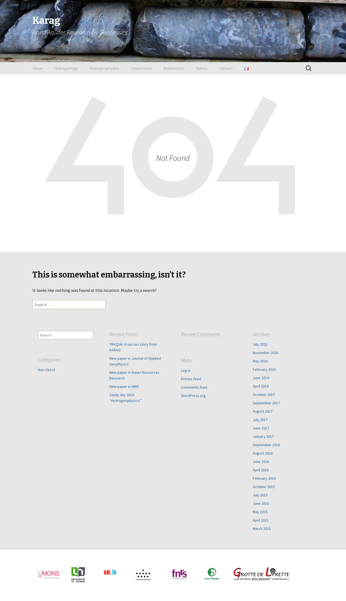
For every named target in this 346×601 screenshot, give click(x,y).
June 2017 (261, 428)
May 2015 (260, 511)
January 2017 (263, 436)
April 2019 (260, 386)
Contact (226, 68)
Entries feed (191, 378)
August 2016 (262, 453)
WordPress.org (193, 395)
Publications (174, 68)
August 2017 (262, 411)
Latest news (141, 68)
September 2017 (266, 402)
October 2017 (264, 394)
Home (37, 68)
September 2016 (266, 444)
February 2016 (264, 478)
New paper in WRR (124, 386)
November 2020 (265, 352)
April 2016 (260, 470)
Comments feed (194, 387)
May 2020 (260, 361)
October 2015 (264, 486)
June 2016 (261, 461)
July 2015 (260, 495)
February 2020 (264, 369)
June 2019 (261, 377)
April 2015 (260, 520)
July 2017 (260, 419)
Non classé (46, 369)
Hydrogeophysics (104, 68)
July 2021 (260, 344)
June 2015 (261, 503)
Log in (186, 370)
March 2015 (262, 528)
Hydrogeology (66, 68)
